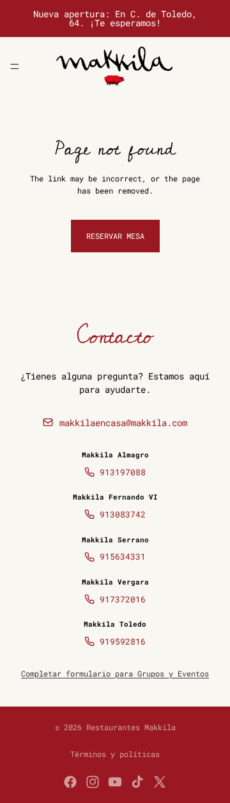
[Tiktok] (137, 782)
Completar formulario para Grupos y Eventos (115, 673)
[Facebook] (70, 782)
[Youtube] (115, 782)
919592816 (123, 641)
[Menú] (14, 66)
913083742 (123, 514)
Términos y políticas (115, 754)
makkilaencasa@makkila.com (123, 423)
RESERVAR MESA (115, 236)
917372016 (123, 599)
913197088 (123, 472)
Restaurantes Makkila (131, 727)
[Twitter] (159, 782)
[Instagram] (92, 782)
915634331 (123, 556)
